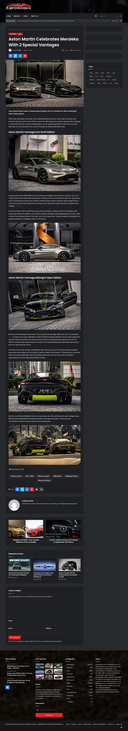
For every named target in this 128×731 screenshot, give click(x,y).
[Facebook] (11, 56)
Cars (68, 671)
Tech (68, 689)
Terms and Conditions (99, 724)
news (99, 83)
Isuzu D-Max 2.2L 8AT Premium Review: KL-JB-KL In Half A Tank (37, 21)
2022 (102, 73)
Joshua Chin (15, 50)
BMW (91, 76)
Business (69, 667)
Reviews (17, 16)
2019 (91, 73)
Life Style (70, 674)
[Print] (41, 489)
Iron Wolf (30, 476)
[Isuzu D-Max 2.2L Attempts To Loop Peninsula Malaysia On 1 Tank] (40, 677)
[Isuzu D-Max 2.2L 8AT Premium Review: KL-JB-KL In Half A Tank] (58, 666)
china (101, 76)
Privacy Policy (87, 724)
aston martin (17, 476)
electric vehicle (101, 79)
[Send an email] (20, 50)
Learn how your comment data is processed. (48, 641)
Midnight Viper (72, 476)
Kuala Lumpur (44, 476)
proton (105, 83)
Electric (92, 79)
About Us (34, 16)
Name (11, 621)
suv (111, 83)
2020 (96, 73)
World (68, 698)
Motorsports (70, 680)
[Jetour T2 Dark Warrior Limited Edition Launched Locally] (70, 565)
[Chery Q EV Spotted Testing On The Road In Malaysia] (20, 565)
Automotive (18, 29)
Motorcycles (71, 677)
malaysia (92, 83)
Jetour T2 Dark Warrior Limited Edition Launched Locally (68, 575)
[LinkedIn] (20, 56)
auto (114, 73)
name (10, 337)
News (25, 16)
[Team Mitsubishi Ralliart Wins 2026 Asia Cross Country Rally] (49, 677)
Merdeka (57, 476)
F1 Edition (18, 206)
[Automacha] (19, 6)
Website (48, 628)
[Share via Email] (37, 489)
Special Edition (45, 480)
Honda (114, 79)
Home (9, 16)
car (96, 76)
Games (70, 702)
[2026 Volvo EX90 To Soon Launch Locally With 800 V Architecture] (58, 671)
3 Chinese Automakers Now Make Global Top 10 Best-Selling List (44, 575)
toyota (116, 83)
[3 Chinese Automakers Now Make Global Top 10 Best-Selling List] (45, 565)
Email (11, 628)
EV (109, 79)
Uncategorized (71, 692)
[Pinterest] (25, 56)
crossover (109, 76)
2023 (108, 73)
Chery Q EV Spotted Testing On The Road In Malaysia (19, 574)
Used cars (70, 695)
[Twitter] (15, 56)
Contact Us (111, 724)
